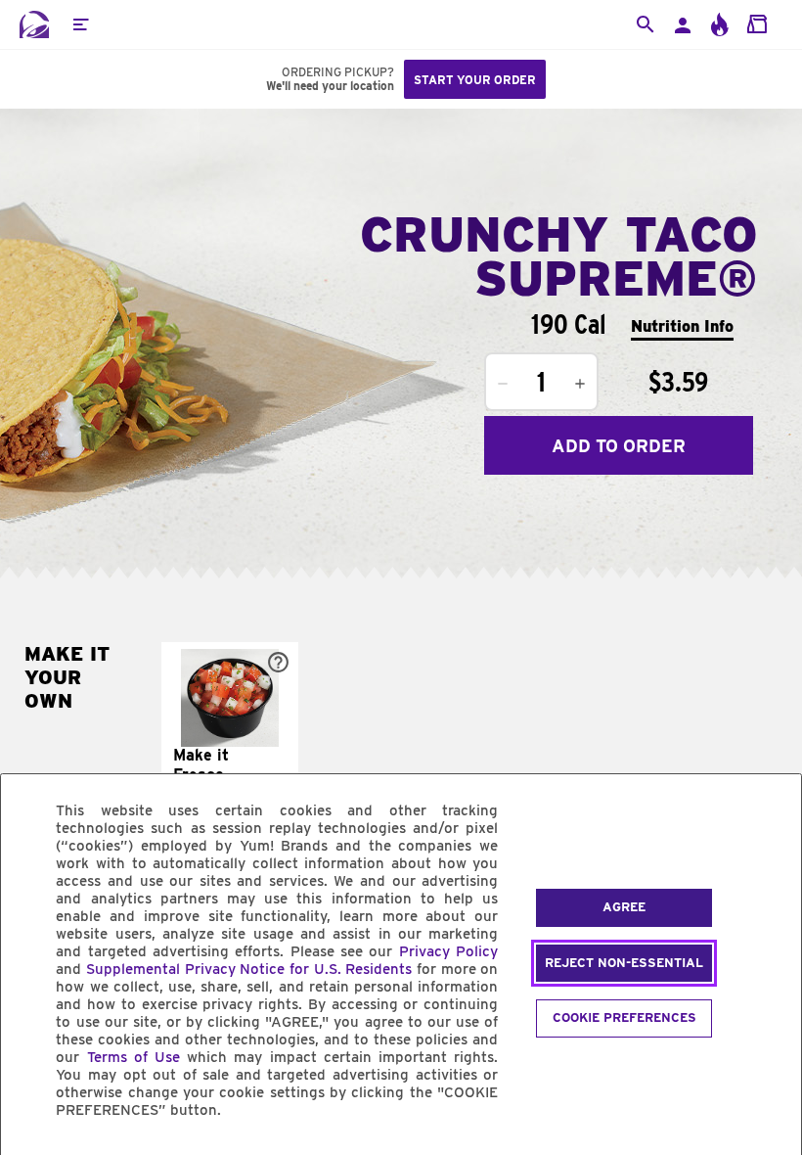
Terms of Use (133, 1057)
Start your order (475, 79)
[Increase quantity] (580, 383)
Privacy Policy (448, 951)
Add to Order (619, 446)
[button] (80, 24)
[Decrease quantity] (502, 383)
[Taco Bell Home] (34, 24)
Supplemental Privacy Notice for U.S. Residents (249, 969)
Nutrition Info (682, 326)
